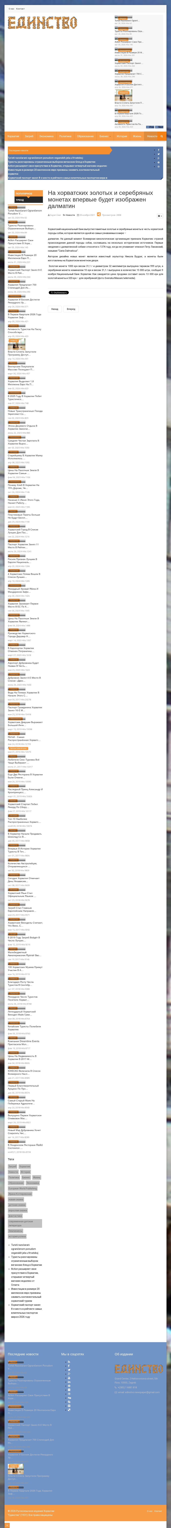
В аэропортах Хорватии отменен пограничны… (21, 649)
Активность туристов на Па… (129, 124)
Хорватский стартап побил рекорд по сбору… (23, 805)
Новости (124, 93)
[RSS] (69, 1361)
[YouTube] (69, 1377)
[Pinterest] (159, 162)
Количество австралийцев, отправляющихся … (22, 865)
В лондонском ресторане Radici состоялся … (25, 1146)
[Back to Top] (7, 1525)
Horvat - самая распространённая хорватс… (24, 738)
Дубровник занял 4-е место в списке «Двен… (24, 679)
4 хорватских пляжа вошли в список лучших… (24, 575)
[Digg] (69, 1397)
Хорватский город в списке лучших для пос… (23, 531)
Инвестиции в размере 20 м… (129, 52)
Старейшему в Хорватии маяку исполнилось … (25, 457)
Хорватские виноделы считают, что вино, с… (25, 924)
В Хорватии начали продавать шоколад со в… (25, 835)
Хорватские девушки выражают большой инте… (25, 723)
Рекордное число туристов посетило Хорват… (22, 998)
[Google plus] (159, 158)
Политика (65, 136)
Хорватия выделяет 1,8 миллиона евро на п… (21, 383)
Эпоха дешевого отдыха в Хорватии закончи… (22, 427)
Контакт (20, 8)
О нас (11, 8)
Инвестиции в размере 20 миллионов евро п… (22, 256)
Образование (85, 136)
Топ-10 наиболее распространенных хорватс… (24, 820)
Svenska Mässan (114, 278)
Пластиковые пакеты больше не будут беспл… (24, 516)
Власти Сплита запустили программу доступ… (22, 353)
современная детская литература (21, 1223)
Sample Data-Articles (18, 748)
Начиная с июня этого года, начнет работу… (24, 501)
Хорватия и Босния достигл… (129, 84)
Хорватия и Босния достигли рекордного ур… (24, 301)
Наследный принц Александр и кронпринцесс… (25, 790)
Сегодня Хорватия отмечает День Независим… (23, 879)
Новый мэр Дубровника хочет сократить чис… (24, 1131)
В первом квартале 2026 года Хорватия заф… (24, 316)
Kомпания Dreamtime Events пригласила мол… (23, 1042)
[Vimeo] (69, 1405)
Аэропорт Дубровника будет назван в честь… (23, 664)
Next (160, 127)
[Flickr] (69, 1389)
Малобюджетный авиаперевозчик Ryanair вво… (24, 954)
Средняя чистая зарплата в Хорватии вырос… (23, 442)
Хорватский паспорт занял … (129, 63)
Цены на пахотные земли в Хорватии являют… (23, 620)
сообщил (156, 270)
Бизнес (123, 29)
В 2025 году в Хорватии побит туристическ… (25, 397)
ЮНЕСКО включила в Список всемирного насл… (24, 1072)
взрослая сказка (18, 1210)
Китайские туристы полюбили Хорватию (24, 1028)
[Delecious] (69, 1409)
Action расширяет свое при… (129, 41)
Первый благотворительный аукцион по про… (23, 1087)
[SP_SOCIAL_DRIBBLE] (159, 166)
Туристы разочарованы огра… (129, 31)
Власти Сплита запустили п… (129, 102)
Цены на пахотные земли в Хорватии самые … (23, 471)
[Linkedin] (69, 1381)
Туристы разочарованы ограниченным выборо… (22, 227)
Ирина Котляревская (20, 1194)
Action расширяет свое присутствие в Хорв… (20, 241)
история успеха (17, 1236)
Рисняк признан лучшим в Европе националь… (22, 560)
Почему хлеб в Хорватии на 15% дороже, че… (23, 486)
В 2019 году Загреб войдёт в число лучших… (24, 939)
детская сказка (17, 1205)
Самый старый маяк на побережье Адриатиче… (21, 1102)
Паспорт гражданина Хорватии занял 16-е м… (25, 709)
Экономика (125, 50)
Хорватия (124, 61)
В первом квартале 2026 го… (129, 113)
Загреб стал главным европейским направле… (22, 909)
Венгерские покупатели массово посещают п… (21, 368)
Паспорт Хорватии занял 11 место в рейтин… (23, 546)
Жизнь (123, 18)
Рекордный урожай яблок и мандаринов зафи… (23, 590)
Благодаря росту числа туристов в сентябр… (21, 983)
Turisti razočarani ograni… (127, 20)
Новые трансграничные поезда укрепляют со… (25, 412)
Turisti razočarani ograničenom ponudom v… (25, 212)
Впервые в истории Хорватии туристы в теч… (24, 850)
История (122, 136)
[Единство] (42, 22)
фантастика (15, 1216)
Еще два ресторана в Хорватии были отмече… (25, 776)
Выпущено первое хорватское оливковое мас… (25, 1117)
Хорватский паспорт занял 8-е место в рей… (25, 271)
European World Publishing (23, 1188)
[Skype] (69, 1401)
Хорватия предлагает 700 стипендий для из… (22, 286)
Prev (151, 127)
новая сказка (16, 1199)
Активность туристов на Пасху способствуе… (24, 330)
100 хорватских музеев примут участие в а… (25, 968)
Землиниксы (15, 1231)
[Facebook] (159, 150)
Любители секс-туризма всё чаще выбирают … (23, 761)
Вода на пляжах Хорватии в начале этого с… (23, 694)
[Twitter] (159, 154)
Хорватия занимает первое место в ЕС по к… (23, 605)
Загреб (29, 136)
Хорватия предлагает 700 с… (129, 73)
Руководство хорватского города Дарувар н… (21, 634)
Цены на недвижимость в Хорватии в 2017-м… (22, 1057)
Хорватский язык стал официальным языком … (22, 894)
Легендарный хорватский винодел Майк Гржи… (22, 1013)
